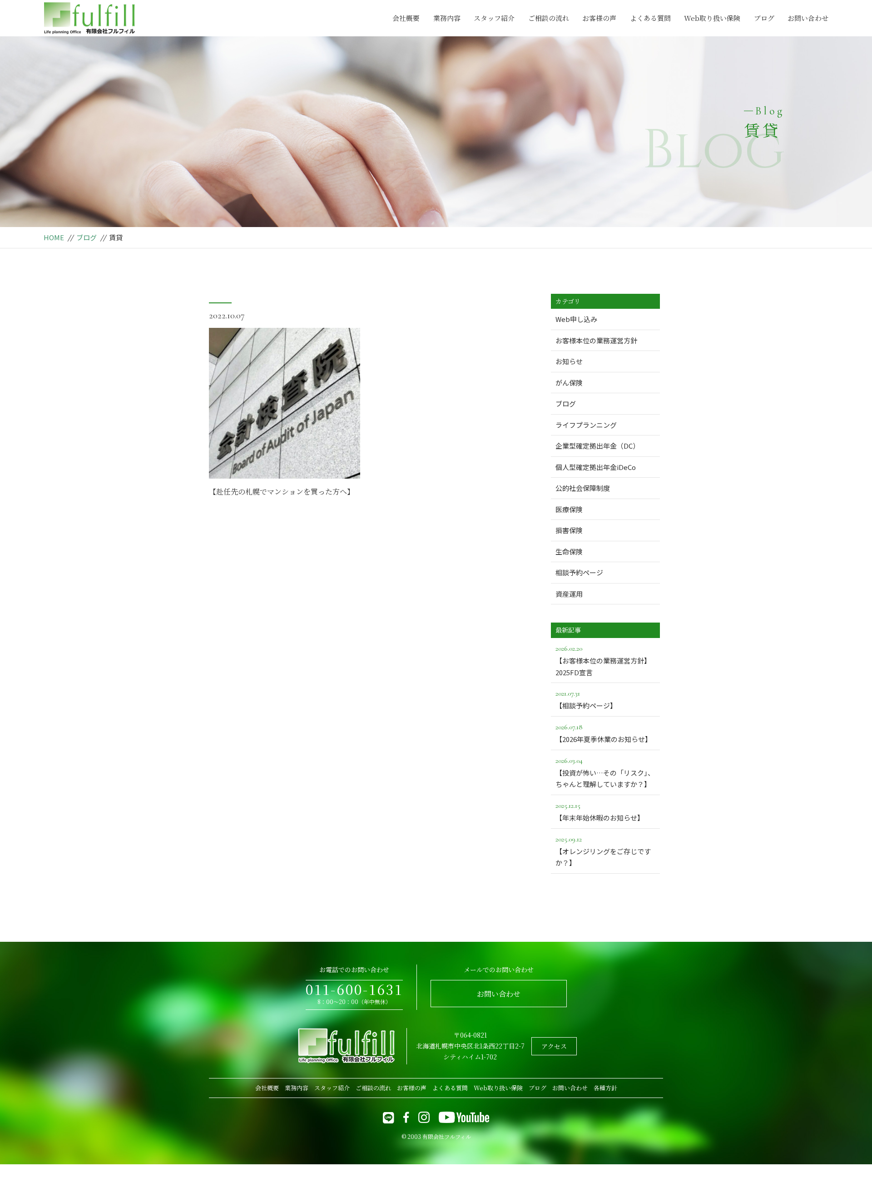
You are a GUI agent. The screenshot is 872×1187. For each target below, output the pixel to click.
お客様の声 (599, 18)
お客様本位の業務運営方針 (596, 340)
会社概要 (406, 18)
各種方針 (605, 1087)
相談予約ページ (579, 572)
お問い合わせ (808, 18)
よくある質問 (650, 18)
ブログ (764, 18)
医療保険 (569, 509)
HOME (54, 237)
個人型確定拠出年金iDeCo (595, 467)
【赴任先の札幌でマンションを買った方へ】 (281, 491)
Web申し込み (576, 319)
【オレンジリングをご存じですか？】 (603, 851)
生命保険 (569, 551)
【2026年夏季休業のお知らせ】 (603, 733)
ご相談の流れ (548, 18)
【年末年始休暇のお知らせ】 (599, 811)
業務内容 (447, 18)
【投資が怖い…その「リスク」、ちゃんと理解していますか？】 (604, 772)
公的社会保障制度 (582, 488)
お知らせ (569, 361)
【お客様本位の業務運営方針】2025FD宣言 (603, 660)
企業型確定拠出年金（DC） (597, 445)
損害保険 (569, 530)
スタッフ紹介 (494, 18)
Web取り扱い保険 (712, 18)
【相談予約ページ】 (586, 699)
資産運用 (569, 593)
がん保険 (569, 382)
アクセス (554, 1046)
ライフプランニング (586, 425)
